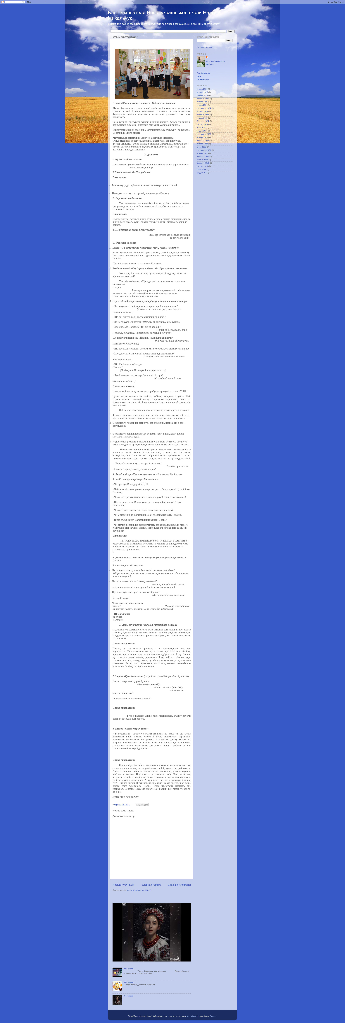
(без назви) (128, 969)
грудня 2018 (202, 173)
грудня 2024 (202, 105)
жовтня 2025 (202, 92)
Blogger (213, 1016)
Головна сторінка (151, 884)
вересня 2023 (203, 141)
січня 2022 (201, 147)
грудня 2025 (202, 89)
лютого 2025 (202, 102)
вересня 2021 (203, 157)
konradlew (191, 1016)
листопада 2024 (204, 108)
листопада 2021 (204, 150)
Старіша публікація (179, 884)
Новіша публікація (123, 884)
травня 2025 (202, 95)
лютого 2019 (202, 166)
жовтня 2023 (202, 137)
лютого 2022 (202, 144)
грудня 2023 (202, 131)
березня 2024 (203, 121)
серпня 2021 (202, 160)
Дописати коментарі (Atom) (139, 890)
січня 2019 (201, 169)
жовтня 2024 (202, 111)
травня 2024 (202, 118)
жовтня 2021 (202, 153)
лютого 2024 (202, 124)
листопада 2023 (204, 134)
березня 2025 (203, 99)
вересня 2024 (203, 115)
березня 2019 (203, 163)
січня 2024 (201, 128)
